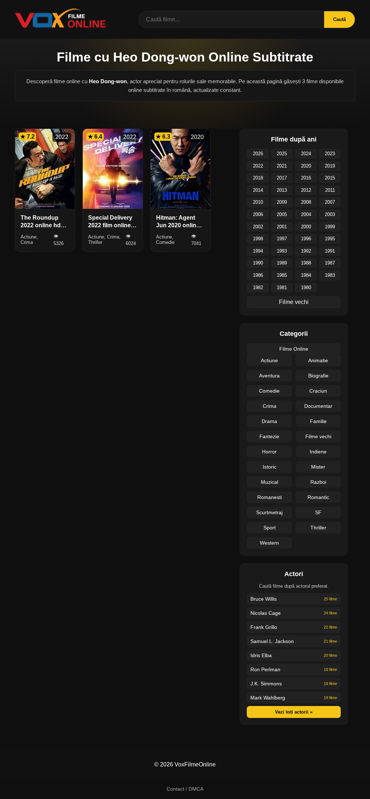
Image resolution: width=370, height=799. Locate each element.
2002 (258, 226)
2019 (330, 166)
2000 (306, 226)
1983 (330, 275)
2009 (282, 202)
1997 (282, 238)
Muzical (269, 482)
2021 (282, 166)
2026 (258, 153)
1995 (330, 238)
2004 (306, 214)
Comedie (269, 391)
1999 (330, 226)
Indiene (318, 452)
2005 (282, 214)
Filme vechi (294, 302)
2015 (330, 178)
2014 (258, 190)
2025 (282, 153)
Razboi (318, 482)
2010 (258, 202)
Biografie (318, 376)
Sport (269, 527)
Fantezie (269, 436)
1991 (330, 251)
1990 (258, 263)
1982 (258, 287)
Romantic (318, 497)
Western (269, 543)
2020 (306, 166)
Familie (318, 421)
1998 (258, 238)
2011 (330, 190)
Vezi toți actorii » (294, 712)
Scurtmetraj (269, 512)
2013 (282, 190)
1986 (258, 275)
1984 (306, 275)
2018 (258, 178)
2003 (330, 214)
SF (318, 512)
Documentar (318, 406)
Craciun (318, 391)
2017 (282, 178)
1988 (306, 263)
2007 (330, 202)
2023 (330, 153)
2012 (306, 190)
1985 (282, 275)
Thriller (318, 527)
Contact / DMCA (185, 789)
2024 (306, 153)
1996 (306, 238)
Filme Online (293, 349)
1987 (330, 263)
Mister (318, 467)
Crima (269, 406)
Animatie (318, 360)
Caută (339, 19)
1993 (282, 251)
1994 (258, 251)
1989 (282, 263)
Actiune (269, 360)
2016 (306, 178)
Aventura (269, 376)
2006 (258, 214)
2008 (306, 202)
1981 (282, 287)
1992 (306, 251)
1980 (306, 287)
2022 (258, 166)
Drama (269, 421)
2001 (282, 226)
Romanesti (269, 497)
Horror (269, 452)
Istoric (269, 467)
